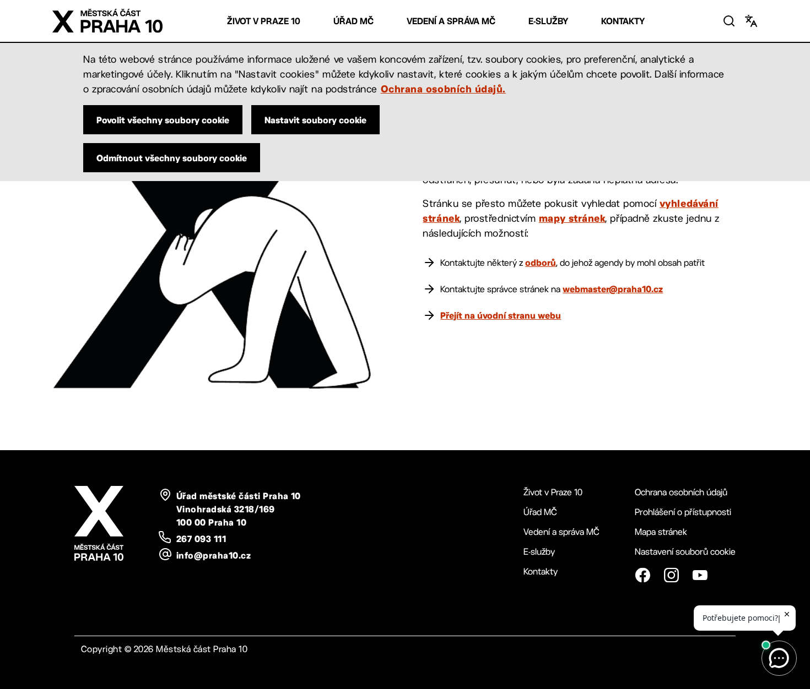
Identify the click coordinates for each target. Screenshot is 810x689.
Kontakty (623, 21)
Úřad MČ (353, 21)
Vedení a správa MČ (451, 21)
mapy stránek (572, 217)
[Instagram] (671, 575)
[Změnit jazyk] (751, 21)
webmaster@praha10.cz (613, 289)
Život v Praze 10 (263, 21)
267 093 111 (201, 539)
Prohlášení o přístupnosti (683, 512)
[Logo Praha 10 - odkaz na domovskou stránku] (107, 21)
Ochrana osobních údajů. (443, 88)
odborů (540, 262)
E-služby (548, 21)
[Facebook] (642, 575)
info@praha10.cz (213, 555)
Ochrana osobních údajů (681, 492)
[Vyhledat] (729, 21)
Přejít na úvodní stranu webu (500, 315)
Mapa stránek (661, 532)
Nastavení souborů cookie (685, 551)
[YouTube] (700, 575)
